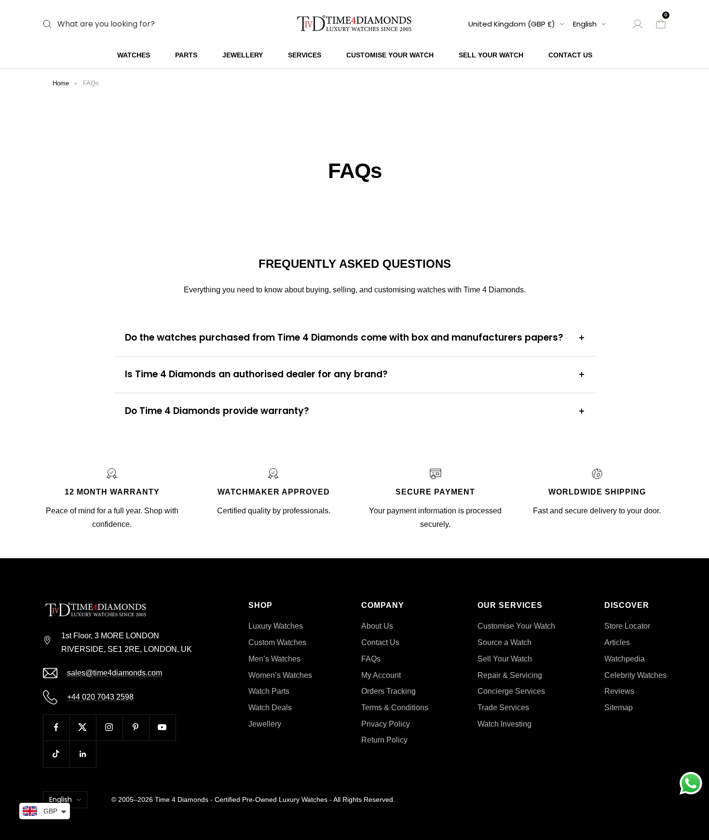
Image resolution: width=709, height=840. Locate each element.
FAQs (91, 83)
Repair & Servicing (509, 675)
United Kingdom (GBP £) (511, 24)
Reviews (619, 691)
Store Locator (627, 626)
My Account (381, 675)
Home (61, 83)
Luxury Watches (275, 626)
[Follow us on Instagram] (109, 727)
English (585, 24)
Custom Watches (277, 642)
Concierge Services (511, 691)
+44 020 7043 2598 (100, 697)
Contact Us (570, 55)
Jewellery (242, 55)
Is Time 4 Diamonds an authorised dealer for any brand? (256, 374)
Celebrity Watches (635, 675)
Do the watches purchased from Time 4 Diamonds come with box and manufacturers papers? (344, 337)
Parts (186, 55)
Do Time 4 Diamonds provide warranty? (217, 410)
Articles (617, 642)
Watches (133, 55)
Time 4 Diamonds (181, 799)
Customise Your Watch (390, 55)
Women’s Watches (280, 675)
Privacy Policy (385, 724)
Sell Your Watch (491, 55)
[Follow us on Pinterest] (136, 727)
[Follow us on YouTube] (162, 727)
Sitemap (618, 707)
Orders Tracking (388, 691)
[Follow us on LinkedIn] (82, 754)
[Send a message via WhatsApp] (691, 783)
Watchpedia (624, 659)
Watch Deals (270, 707)
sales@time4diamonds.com (114, 673)
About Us (377, 626)
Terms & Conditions (394, 707)
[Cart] (661, 24)
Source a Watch (504, 642)
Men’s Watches (274, 659)
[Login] (637, 24)
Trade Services (503, 707)
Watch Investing (504, 724)
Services (304, 55)
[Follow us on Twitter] (82, 727)
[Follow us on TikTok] (56, 754)
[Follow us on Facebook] (56, 727)
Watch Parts (268, 691)
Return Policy (384, 740)
